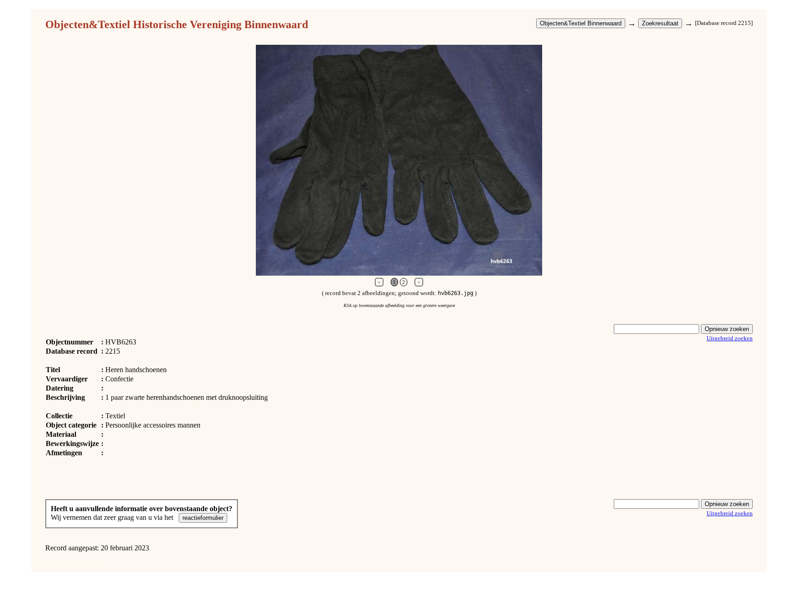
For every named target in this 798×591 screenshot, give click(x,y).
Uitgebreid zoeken (730, 338)
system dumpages (71, 563)
